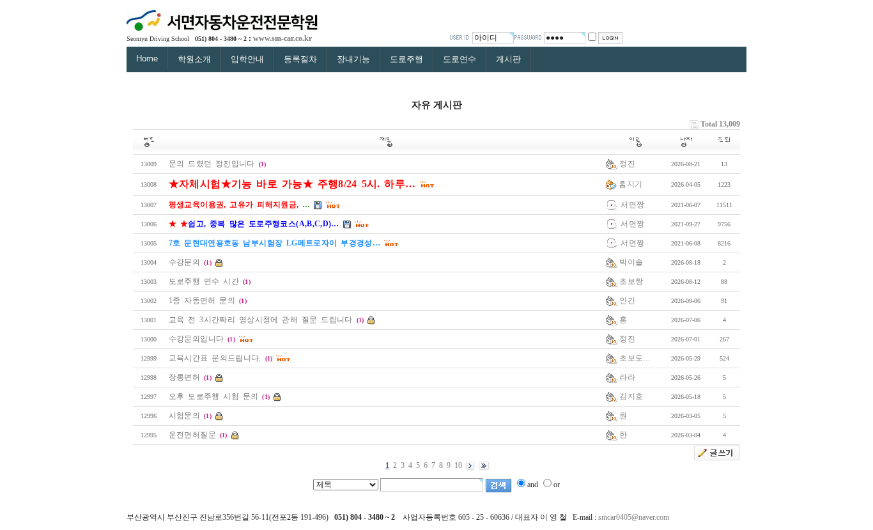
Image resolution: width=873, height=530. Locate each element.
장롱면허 (184, 377)
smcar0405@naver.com (633, 517)
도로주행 (406, 59)
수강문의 (184, 262)
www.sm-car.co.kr (282, 38)
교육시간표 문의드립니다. (215, 358)
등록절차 (300, 59)
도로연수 (459, 59)
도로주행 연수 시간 (204, 281)
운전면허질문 (192, 434)
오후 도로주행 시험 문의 (214, 396)
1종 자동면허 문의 (202, 300)
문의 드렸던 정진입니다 (212, 163)
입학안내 (247, 59)
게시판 (508, 59)
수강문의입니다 (196, 338)
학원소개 (194, 59)
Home (147, 58)
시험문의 (184, 415)
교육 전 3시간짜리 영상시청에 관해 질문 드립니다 (261, 319)
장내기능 (353, 59)
